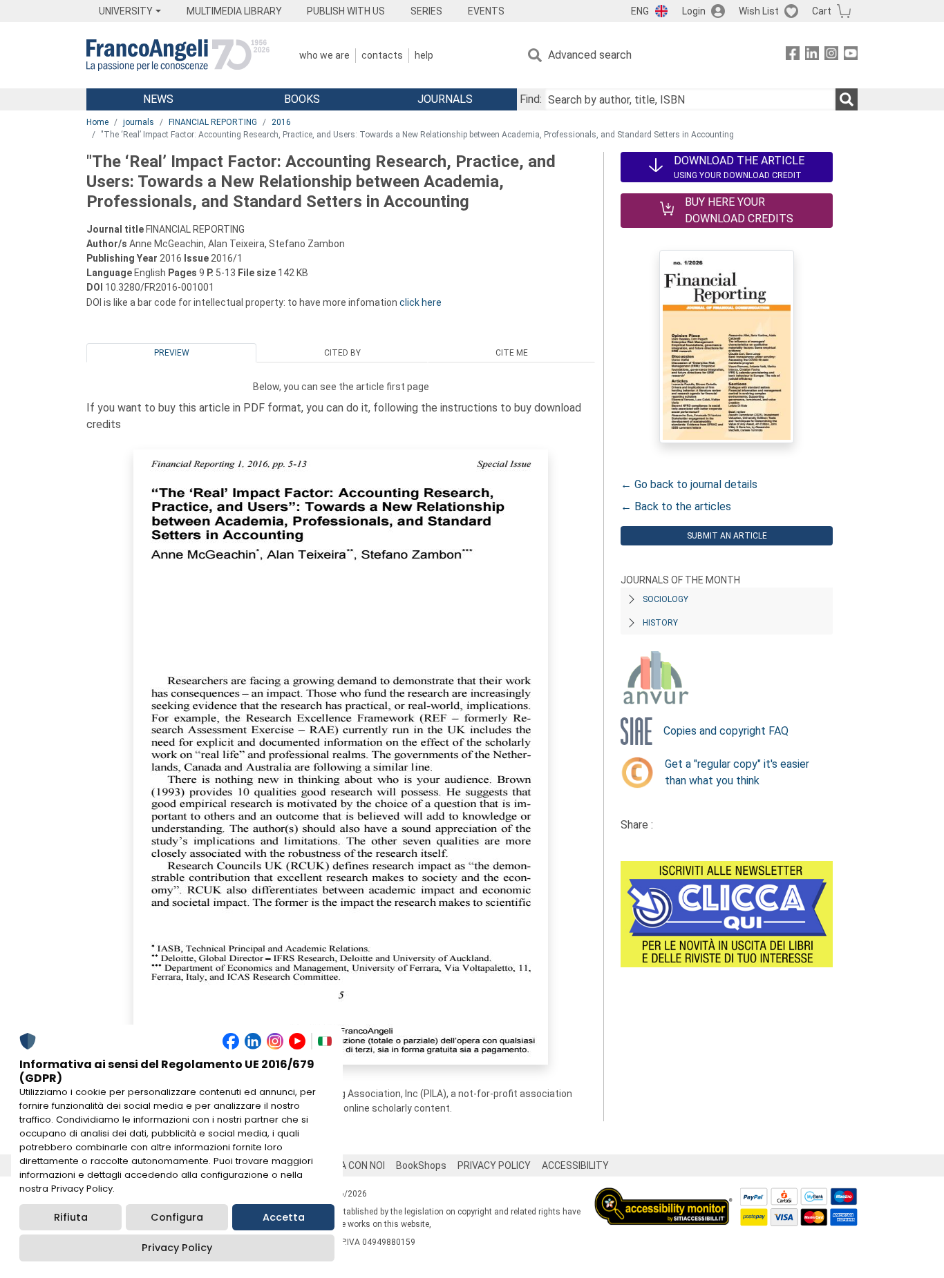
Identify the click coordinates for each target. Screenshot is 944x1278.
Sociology (665, 599)
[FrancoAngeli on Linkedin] (812, 55)
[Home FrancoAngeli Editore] (178, 55)
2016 (281, 122)
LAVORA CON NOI (347, 1165)
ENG (640, 11)
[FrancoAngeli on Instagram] (831, 55)
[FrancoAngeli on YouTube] (851, 55)
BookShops (421, 1165)
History (660, 623)
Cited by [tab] (342, 353)
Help (424, 55)
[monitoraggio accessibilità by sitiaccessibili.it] (663, 1195)
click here (420, 302)
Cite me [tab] (511, 353)
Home (97, 122)
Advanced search (590, 54)
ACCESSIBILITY (575, 1165)
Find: (531, 99)
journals (138, 122)
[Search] (847, 99)
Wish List (759, 11)
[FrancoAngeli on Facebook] (793, 55)
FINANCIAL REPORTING (213, 122)
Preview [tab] (171, 353)
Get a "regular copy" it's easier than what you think (737, 772)
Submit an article (727, 536)
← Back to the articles (676, 506)
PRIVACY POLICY (494, 1165)
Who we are (324, 55)
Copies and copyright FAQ (726, 730)
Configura (177, 1217)
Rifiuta (71, 1217)
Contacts (382, 55)
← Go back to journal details (689, 484)
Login (694, 11)
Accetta (284, 1217)
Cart (821, 11)
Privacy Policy (177, 1248)
